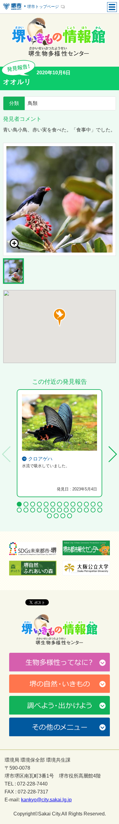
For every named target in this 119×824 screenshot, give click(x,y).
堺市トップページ (43, 6)
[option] (59, 199)
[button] (59, 317)
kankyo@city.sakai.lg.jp (46, 799)
